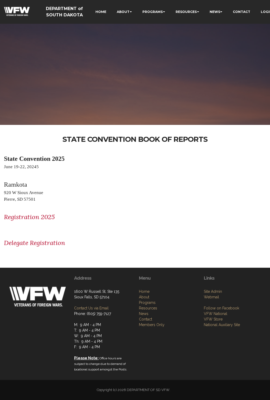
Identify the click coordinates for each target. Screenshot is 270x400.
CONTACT (241, 12)
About (144, 297)
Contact (145, 319)
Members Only (152, 325)
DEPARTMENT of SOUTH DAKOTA (64, 11)
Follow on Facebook (221, 308)
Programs (147, 302)
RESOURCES (186, 12)
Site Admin (213, 291)
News (143, 314)
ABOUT (123, 12)
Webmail (211, 297)
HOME (100, 12)
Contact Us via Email (91, 308)
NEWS (215, 12)
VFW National (215, 314)
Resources (148, 308)
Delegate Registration (34, 243)
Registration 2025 (29, 217)
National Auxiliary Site (222, 325)
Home (144, 291)
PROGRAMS (152, 12)
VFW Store (213, 319)
